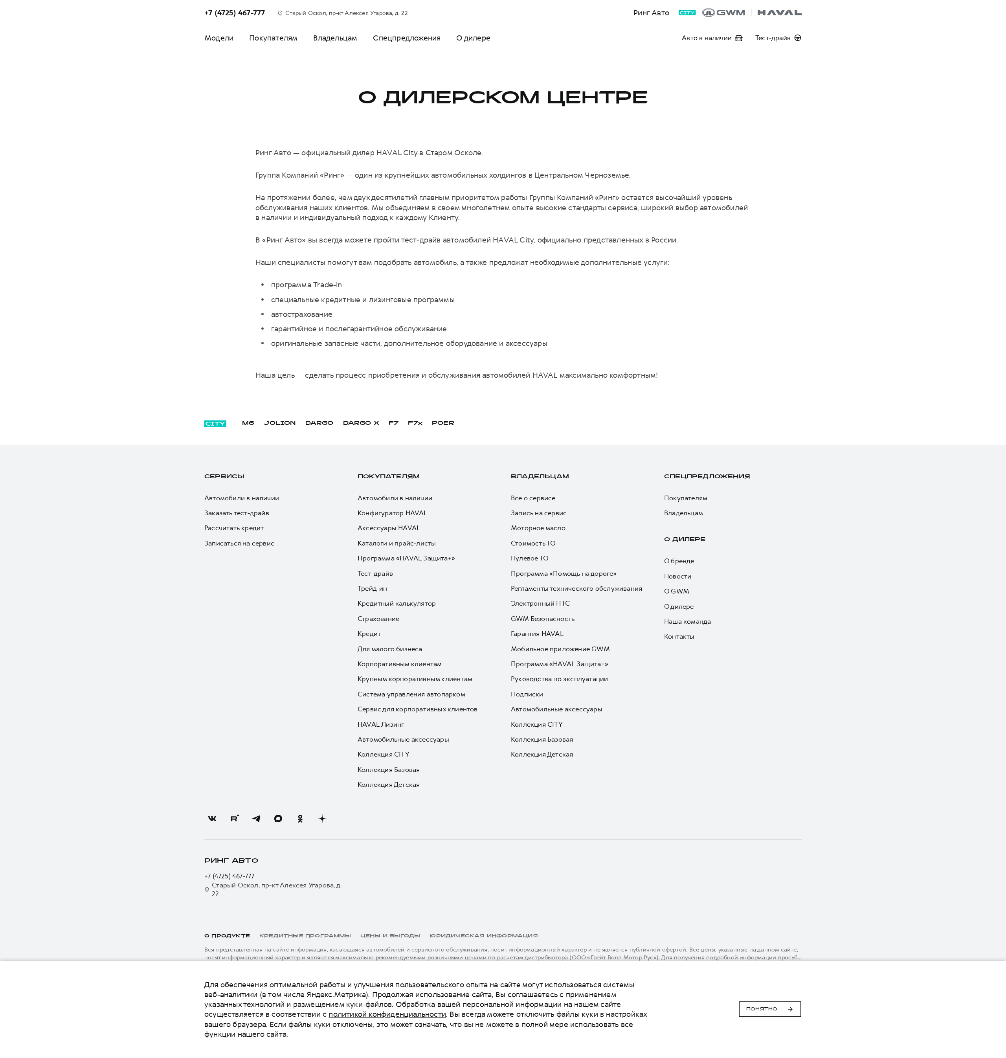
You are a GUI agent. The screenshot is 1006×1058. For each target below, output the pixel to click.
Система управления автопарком (411, 694)
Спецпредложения (407, 38)
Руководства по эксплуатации (559, 678)
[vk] (212, 819)
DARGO (319, 423)
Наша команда (687, 621)
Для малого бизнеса (390, 649)
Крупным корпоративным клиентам (415, 678)
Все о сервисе (533, 498)
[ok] (300, 819)
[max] (278, 819)
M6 (248, 423)
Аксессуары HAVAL (389, 527)
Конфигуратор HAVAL (393, 513)
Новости (677, 576)
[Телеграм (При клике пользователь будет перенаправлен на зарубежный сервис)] (256, 819)
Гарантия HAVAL (537, 633)
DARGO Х (361, 423)
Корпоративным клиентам (400, 663)
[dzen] (322, 819)
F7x (415, 423)
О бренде (679, 561)
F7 (393, 423)
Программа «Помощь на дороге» (564, 573)
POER (443, 423)
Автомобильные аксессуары (403, 739)
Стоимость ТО (533, 543)
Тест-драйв (375, 573)
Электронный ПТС (540, 603)
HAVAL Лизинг (381, 724)
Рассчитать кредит (234, 527)
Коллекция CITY (383, 754)
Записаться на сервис (239, 543)
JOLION (280, 423)
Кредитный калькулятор (397, 603)
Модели (218, 38)
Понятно (761, 1009)
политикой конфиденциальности (387, 1014)
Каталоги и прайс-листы (397, 543)
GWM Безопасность (543, 618)
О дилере (473, 38)
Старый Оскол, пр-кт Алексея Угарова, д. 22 (276, 889)
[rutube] (234, 819)
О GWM (676, 591)
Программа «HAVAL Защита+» (406, 558)
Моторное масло (538, 527)
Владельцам (335, 38)
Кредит (369, 633)
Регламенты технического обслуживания (576, 588)
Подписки (527, 694)
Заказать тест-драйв (236, 513)
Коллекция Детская (389, 784)
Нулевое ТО (530, 558)
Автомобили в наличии (241, 498)
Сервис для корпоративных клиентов (418, 709)
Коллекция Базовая (389, 769)
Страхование (378, 618)
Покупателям (273, 38)
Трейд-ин (372, 588)
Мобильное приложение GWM (560, 649)
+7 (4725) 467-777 (229, 876)
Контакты (679, 636)
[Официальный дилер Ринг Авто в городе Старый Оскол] (752, 12)
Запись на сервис (539, 513)
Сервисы (224, 476)
